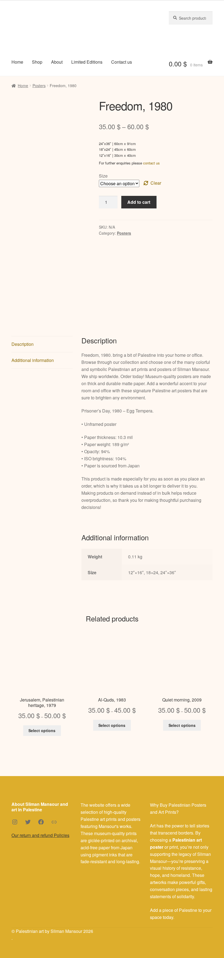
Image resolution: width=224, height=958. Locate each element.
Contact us (121, 62)
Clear (156, 183)
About (57, 62)
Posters (39, 85)
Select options (41, 730)
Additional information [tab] (32, 360)
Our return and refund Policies (40, 835)
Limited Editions (86, 62)
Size (103, 176)
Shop (37, 62)
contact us (151, 163)
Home (17, 62)
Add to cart (138, 202)
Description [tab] (22, 344)
